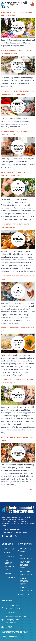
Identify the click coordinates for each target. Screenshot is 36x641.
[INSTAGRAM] (15, 536)
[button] (2, 4)
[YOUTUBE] (7, 536)
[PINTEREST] (11, 536)
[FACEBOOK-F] (2, 536)
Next (32, 489)
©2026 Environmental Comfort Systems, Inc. (14, 632)
